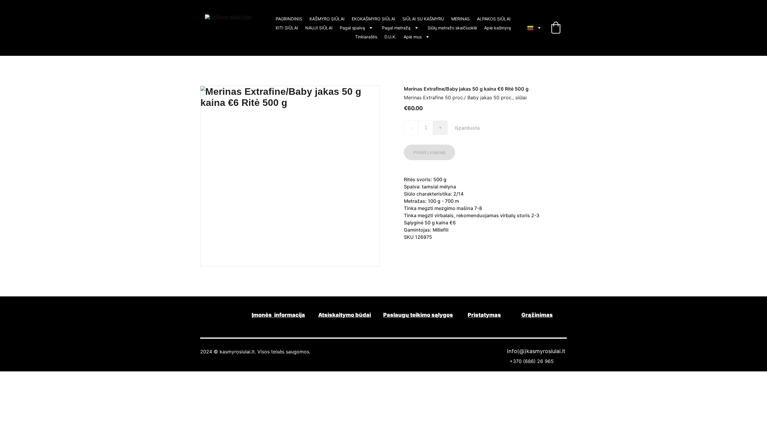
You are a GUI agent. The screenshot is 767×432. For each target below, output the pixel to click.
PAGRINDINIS (289, 19)
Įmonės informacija (278, 315)
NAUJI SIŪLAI (319, 28)
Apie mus (413, 37)
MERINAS (460, 19)
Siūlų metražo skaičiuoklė (452, 28)
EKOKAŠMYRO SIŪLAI (373, 19)
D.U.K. (390, 37)
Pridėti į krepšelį (429, 152)
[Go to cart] (555, 28)
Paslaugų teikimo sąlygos (418, 315)
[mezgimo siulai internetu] (223, 314)
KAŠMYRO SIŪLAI (327, 19)
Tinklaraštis (366, 37)
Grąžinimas (537, 315)
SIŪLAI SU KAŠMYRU (423, 19)
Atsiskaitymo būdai (344, 315)
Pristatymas (484, 315)
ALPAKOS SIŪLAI (494, 19)
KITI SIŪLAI (287, 28)
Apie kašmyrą (497, 28)
